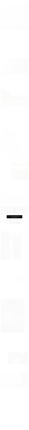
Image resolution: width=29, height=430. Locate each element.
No (18, 219)
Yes (10, 219)
